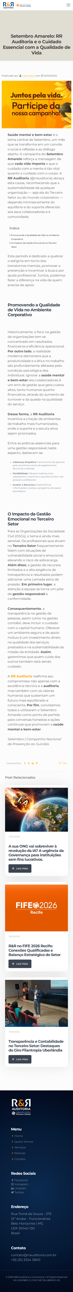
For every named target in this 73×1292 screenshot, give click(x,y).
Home (18, 1136)
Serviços (20, 1147)
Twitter (19, 1192)
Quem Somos (23, 1141)
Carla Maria (28, 75)
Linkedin (20, 1188)
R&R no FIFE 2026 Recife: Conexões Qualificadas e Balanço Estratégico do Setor (34, 950)
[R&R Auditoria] (17, 5)
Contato (19, 1159)
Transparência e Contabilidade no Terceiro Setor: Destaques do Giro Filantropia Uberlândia (35, 1046)
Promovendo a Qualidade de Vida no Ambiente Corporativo (35, 237)
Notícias (19, 1153)
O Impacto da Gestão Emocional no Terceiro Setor (34, 245)
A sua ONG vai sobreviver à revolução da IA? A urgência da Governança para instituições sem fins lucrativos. (36, 853)
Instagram (21, 1184)
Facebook (21, 1180)
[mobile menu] (68, 5)
